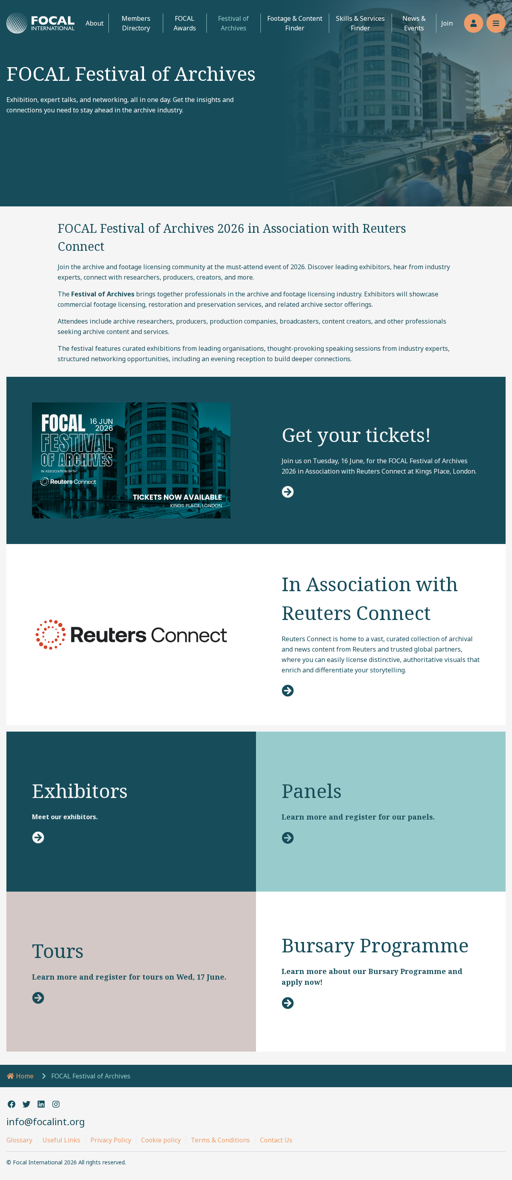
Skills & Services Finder (360, 23)
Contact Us (276, 1140)
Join (447, 23)
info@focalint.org (45, 1121)
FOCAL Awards (185, 23)
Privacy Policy (110, 1140)
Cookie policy (161, 1140)
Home (24, 1076)
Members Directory (136, 23)
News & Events (414, 23)
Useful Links (61, 1140)
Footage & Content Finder (294, 23)
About (95, 23)
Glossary (19, 1140)
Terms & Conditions (220, 1140)
